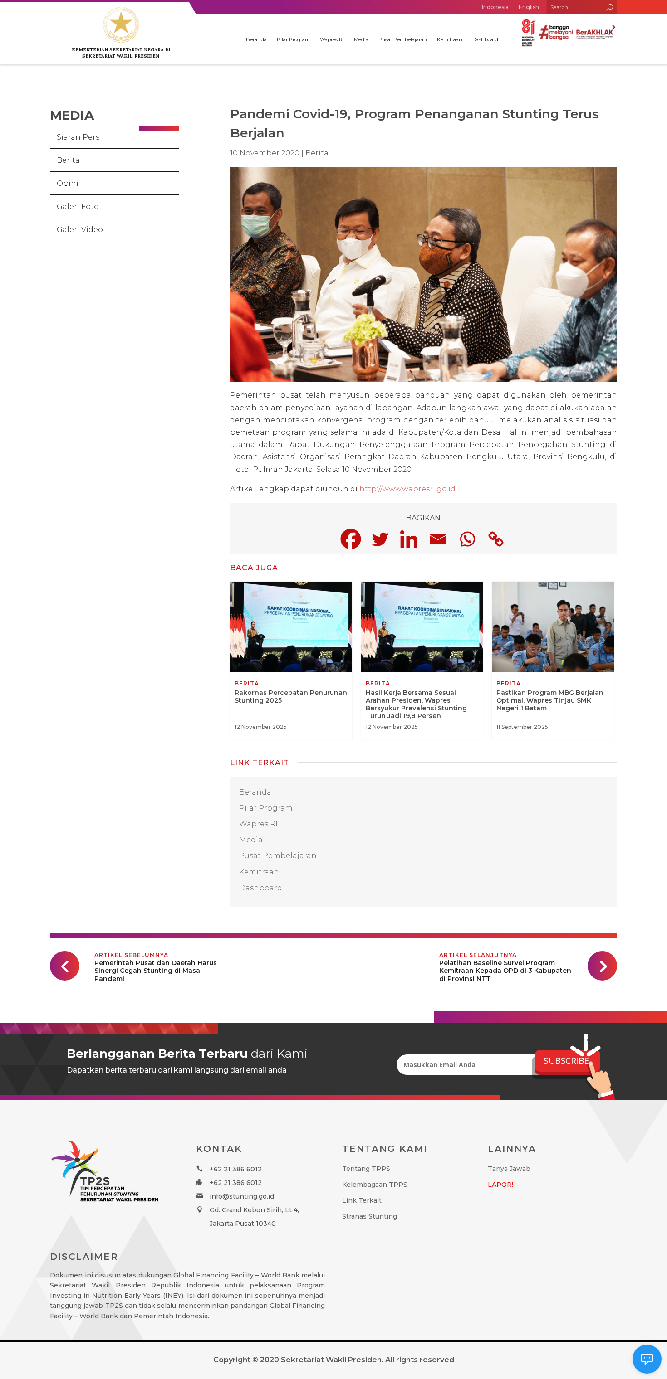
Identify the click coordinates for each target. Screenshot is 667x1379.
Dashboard (485, 39)
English (529, 7)
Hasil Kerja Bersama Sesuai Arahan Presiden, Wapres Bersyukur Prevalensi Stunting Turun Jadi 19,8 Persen (422, 661)
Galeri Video (80, 229)
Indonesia (495, 7)
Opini (67, 183)
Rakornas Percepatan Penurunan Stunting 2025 (291, 661)
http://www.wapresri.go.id (407, 489)
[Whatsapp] (467, 539)
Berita (68, 160)
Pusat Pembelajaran (402, 39)
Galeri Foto (78, 206)
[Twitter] (379, 539)
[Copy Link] (496, 539)
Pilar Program (293, 39)
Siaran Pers (78, 137)
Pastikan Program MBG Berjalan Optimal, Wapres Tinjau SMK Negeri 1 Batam (553, 661)
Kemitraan (449, 39)
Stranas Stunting (369, 1216)
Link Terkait (362, 1200)
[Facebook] (350, 539)
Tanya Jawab (509, 1169)
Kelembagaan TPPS (374, 1184)
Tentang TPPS (366, 1169)
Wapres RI (332, 39)
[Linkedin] (408, 539)
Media (361, 39)
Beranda (256, 39)
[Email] (437, 539)
